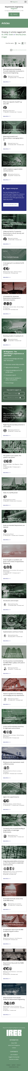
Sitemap (8, 1065)
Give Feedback (14, 1054)
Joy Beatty (10, 804)
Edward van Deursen (12, 771)
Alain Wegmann (16, 464)
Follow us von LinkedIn (13, 393)
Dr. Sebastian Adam (12, 307)
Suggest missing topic (11, 204)
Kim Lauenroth (20, 570)
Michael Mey (15, 604)
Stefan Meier (15, 667)
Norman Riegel (20, 307)
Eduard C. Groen (11, 871)
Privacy (19, 1065)
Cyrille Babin (15, 238)
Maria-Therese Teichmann (13, 1006)
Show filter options (10, 43)
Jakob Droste (6, 873)
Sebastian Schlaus (18, 271)
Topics (15, 14)
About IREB (14, 1043)
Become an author (14, 1059)
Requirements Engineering (14, 8)
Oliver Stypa (10, 271)
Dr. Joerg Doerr (6, 308)
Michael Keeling (20, 735)
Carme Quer (19, 971)
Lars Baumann (11, 938)
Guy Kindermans (16, 174)
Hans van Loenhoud (12, 570)
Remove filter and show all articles (19, 50)
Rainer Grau (15, 835)
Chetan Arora (15, 143)
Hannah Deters (19, 871)
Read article (6, 81)
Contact (14, 1047)
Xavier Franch (6, 973)
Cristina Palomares (12, 971)
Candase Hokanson (17, 804)
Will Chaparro (6, 736)
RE (14, 2)
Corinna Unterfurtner (15, 1007)
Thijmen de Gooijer (12, 735)
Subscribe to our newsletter (13, 397)
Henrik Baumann (18, 938)
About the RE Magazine (14, 1045)
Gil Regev (10, 464)
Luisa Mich (13, 499)
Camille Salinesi (11, 110)
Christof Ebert (15, 698)
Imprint (14, 1065)
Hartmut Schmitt (13, 873)
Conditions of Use (13, 1067)
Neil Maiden (15, 339)
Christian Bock (15, 76)
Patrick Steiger (6, 571)
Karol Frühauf (11, 534)
